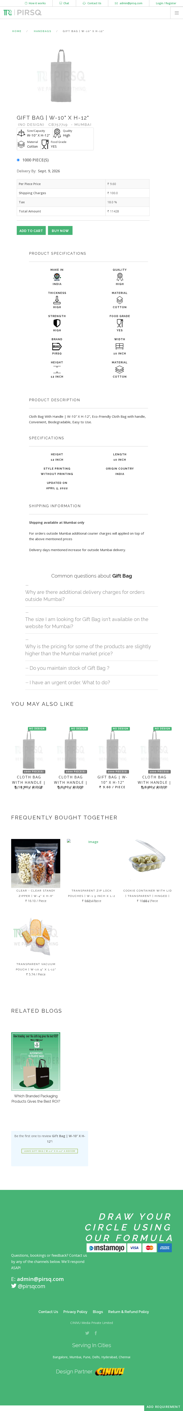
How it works (36, 3)
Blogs (98, 1312)
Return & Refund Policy (128, 1312)
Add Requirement (164, 1407)
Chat (65, 3)
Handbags (43, 31)
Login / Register (166, 3)
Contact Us (93, 3)
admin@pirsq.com (130, 3)
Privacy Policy (75, 1312)
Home (17, 31)
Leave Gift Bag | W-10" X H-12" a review (49, 1151)
